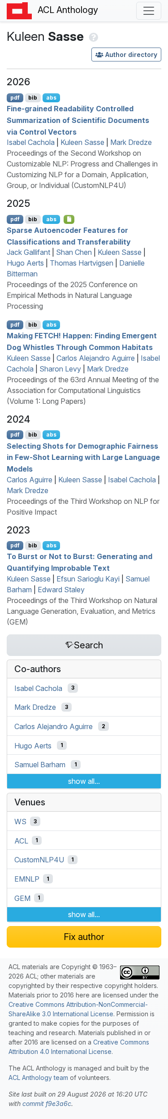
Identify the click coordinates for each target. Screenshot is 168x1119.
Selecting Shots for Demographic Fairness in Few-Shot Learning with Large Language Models (83, 457)
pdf (15, 97)
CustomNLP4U (39, 859)
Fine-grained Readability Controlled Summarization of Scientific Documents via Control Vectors (78, 120)
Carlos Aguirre (29, 479)
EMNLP (26, 878)
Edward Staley (61, 589)
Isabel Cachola (31, 142)
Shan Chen (74, 252)
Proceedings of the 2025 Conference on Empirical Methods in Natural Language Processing (72, 295)
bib (32, 97)
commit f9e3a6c (46, 1103)
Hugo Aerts (25, 262)
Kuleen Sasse (82, 142)
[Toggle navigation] (148, 11)
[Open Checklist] (69, 219)
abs (51, 97)
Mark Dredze (131, 142)
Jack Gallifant (28, 252)
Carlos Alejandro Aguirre (95, 358)
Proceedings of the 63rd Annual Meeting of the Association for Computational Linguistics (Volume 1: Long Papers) (83, 390)
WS (20, 821)
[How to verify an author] (92, 36)
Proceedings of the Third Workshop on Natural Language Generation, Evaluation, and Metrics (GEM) (82, 611)
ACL (21, 840)
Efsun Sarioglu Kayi (88, 578)
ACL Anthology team (38, 1077)
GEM (22, 897)
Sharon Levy (60, 368)
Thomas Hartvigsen (81, 262)
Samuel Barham (39, 764)
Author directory (131, 54)
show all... (84, 781)
